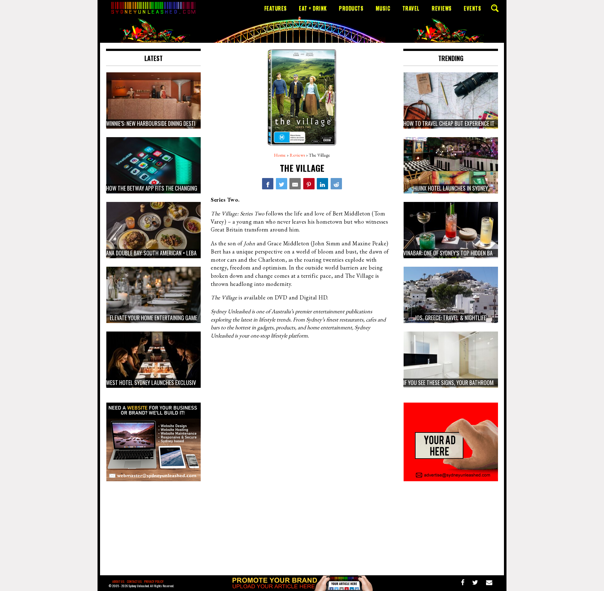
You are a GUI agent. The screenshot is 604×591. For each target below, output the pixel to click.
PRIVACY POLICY (154, 581)
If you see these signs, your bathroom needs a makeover (469, 382)
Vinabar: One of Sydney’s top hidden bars (450, 253)
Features (275, 8)
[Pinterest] (309, 183)
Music (383, 8)
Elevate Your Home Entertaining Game (153, 318)
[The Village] (267, 183)
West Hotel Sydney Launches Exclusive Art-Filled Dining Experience (185, 382)
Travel (411, 8)
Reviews (442, 8)
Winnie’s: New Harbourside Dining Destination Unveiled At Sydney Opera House (196, 123)
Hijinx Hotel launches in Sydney (450, 188)
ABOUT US (118, 581)
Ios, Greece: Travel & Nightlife (450, 318)
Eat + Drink (313, 8)
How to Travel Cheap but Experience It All (453, 123)
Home (280, 155)
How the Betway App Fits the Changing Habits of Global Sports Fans (187, 188)
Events (472, 8)
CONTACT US (134, 581)
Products (351, 8)
